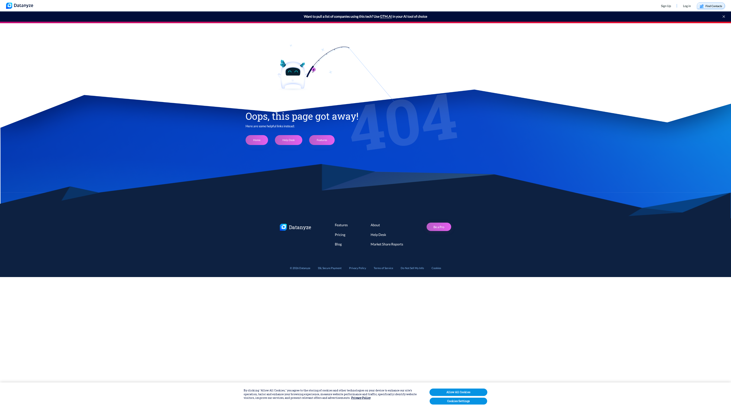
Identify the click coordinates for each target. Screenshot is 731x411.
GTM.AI (386, 16)
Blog (338, 244)
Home (256, 140)
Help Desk (289, 140)
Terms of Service (383, 268)
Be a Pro (438, 227)
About (375, 225)
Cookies (436, 268)
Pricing (340, 235)
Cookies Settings (458, 401)
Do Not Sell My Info (412, 268)
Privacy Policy (357, 268)
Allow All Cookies (458, 392)
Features (322, 140)
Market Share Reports (387, 244)
